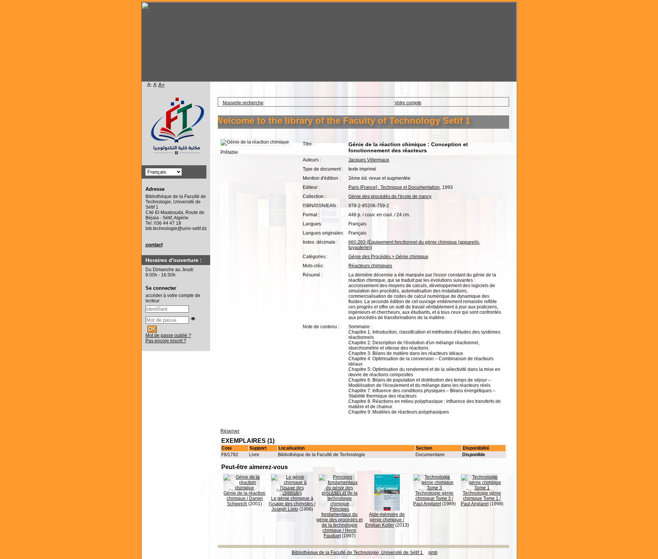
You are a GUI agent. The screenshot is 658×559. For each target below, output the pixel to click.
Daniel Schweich (245, 501)
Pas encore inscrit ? (165, 340)
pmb (433, 552)
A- (149, 84)
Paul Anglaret (427, 503)
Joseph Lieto (285, 509)
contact (154, 245)
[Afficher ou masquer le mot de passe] (193, 318)
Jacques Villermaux (368, 160)
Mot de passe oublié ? (168, 335)
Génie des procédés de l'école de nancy (389, 196)
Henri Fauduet (340, 533)
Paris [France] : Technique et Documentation (394, 187)
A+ (161, 85)
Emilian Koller (379, 525)
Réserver (230, 431)
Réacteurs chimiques (370, 265)
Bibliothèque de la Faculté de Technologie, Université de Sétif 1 (358, 552)
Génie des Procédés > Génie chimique (388, 256)
